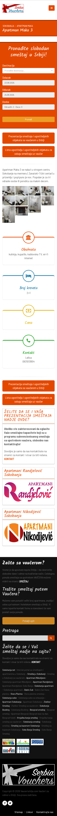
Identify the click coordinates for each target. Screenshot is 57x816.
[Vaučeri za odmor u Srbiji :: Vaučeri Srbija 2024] (14, 8)
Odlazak (6, 89)
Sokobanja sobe (9, 697)
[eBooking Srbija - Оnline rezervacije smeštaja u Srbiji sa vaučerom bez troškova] (24, 750)
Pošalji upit (28, 621)
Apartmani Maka (25, 25)
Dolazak (6, 77)
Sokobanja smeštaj (31, 721)
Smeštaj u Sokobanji (36, 673)
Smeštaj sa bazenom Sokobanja (25, 725)
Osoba (5, 101)
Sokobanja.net (8, 669)
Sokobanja (8, 25)
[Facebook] (4, 803)
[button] (28, 70)
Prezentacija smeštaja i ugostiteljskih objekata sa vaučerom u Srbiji (28, 138)
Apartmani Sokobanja (11, 701)
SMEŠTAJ (23, 581)
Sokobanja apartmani (44, 685)
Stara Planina (16, 693)
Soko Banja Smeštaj (31, 729)
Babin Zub (28, 689)
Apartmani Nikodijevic (36, 677)
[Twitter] (10, 803)
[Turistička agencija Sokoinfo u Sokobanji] (9, 750)
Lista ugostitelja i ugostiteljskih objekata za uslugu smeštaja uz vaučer (28, 151)
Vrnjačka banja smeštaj (27, 717)
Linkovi (29, 811)
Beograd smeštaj (37, 709)
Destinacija (8, 65)
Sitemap (19, 811)
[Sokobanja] (38, 742)
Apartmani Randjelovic (43, 681)
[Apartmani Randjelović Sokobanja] (28, 492)
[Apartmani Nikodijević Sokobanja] (28, 533)
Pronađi (28, 119)
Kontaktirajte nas (44, 811)
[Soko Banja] (9, 742)
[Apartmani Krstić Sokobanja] (24, 742)
